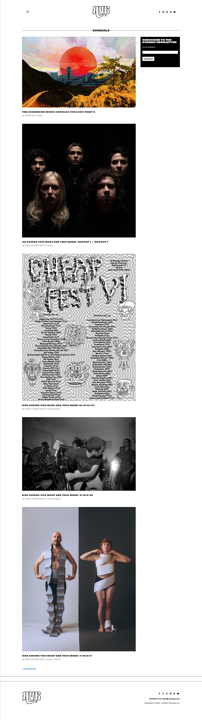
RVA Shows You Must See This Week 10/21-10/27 (58, 405)
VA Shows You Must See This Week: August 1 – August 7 (65, 242)
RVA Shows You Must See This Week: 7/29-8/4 (57, 656)
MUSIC (40, 115)
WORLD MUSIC (54, 409)
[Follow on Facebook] (159, 12)
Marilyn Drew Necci (35, 245)
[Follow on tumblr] (167, 693)
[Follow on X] (163, 693)
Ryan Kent (30, 115)
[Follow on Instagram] (163, 12)
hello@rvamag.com (171, 699)
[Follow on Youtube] (174, 12)
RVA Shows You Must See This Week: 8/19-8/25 (57, 495)
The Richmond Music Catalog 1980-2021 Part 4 (58, 112)
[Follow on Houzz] (167, 12)
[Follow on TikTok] (171, 12)
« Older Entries (29, 669)
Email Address (149, 47)
